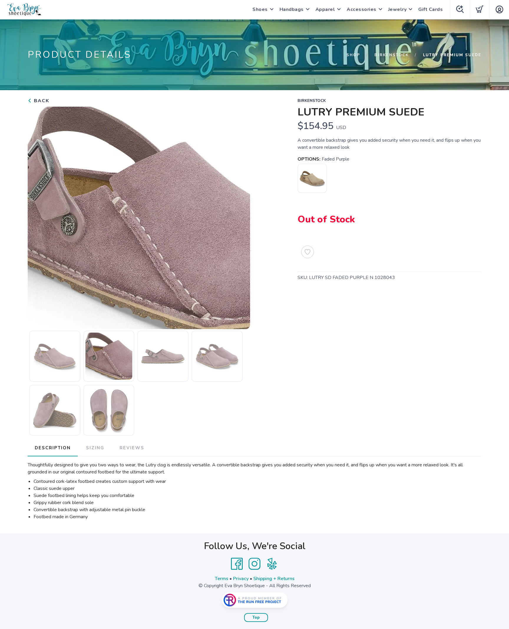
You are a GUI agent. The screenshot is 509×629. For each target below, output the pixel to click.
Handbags (292, 9)
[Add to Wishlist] (307, 251)
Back (40, 101)
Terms (221, 578)
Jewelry (397, 9)
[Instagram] (254, 564)
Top (256, 617)
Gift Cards (430, 9)
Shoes (260, 9)
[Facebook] (237, 564)
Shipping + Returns (274, 578)
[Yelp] (272, 564)
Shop (353, 55)
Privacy (241, 578)
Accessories (361, 9)
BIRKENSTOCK (391, 55)
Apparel (325, 9)
